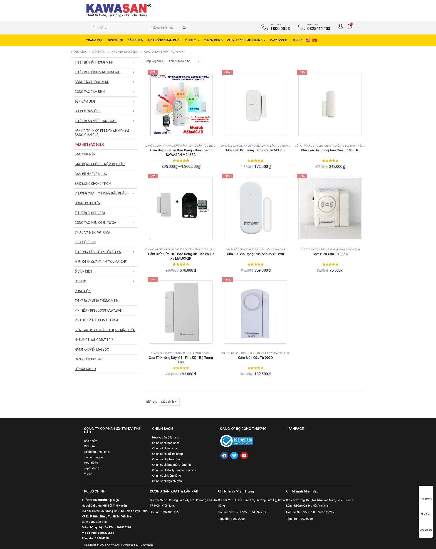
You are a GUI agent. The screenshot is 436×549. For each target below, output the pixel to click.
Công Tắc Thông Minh (92, 82)
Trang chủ (94, 40)
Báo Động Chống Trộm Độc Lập (100, 164)
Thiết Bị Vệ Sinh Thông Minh (96, 301)
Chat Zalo (426, 514)
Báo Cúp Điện (85, 154)
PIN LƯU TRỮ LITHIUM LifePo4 (96, 320)
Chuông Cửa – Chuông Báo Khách (102, 193)
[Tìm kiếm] (184, 27)
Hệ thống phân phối (164, 40)
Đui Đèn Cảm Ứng (88, 111)
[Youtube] (244, 455)
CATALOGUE (278, 40)
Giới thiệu (115, 40)
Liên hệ (296, 40)
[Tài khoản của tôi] (340, 26)
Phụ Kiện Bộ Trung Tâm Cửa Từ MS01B (255, 150)
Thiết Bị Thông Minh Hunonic (97, 72)
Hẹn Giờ (80, 281)
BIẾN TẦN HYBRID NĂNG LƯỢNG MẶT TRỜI (105, 330)
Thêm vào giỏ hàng (258, 136)
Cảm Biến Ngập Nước (91, 174)
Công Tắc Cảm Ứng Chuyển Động (240, 146)
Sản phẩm (136, 40)
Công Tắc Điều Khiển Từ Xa (95, 222)
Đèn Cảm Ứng (85, 101)
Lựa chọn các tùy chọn (183, 136)
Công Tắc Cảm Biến (90, 92)
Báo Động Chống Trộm (160, 249)
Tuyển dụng (213, 40)
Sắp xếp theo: (155, 61)
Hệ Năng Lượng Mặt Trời (94, 340)
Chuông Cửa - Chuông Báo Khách (167, 146)
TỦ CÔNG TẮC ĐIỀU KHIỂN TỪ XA (98, 252)
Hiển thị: (151, 401)
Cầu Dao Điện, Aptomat (93, 232)
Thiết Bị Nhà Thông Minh (94, 62)
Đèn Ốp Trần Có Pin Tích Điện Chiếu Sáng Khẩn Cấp (102, 133)
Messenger (426, 530)
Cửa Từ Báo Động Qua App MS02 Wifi (255, 254)
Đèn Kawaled (85, 369)
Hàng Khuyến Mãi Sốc (270, 353)
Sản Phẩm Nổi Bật (89, 359)
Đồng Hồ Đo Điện (87, 203)
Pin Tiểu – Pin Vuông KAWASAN (98, 310)
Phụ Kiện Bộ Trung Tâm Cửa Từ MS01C (330, 150)
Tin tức (190, 40)
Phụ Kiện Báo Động (273, 249)
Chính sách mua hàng (245, 40)
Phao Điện (83, 291)
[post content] (181, 104)
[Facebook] (224, 455)
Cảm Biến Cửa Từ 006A (330, 254)
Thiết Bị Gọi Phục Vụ (90, 213)
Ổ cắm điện (83, 271)
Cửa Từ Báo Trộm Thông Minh (206, 146)
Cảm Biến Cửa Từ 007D (255, 358)
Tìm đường (426, 498)
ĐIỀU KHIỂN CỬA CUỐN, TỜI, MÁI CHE (101, 261)
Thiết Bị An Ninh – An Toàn (95, 121)
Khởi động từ (85, 242)
